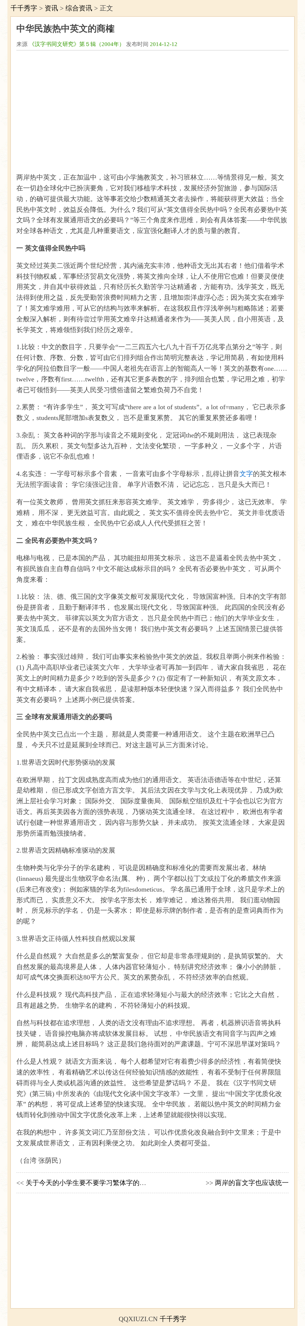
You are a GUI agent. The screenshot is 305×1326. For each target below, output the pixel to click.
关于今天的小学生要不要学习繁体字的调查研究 (96, 1182)
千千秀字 (23, 8)
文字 (246, 473)
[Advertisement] (152, 108)
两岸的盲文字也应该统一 (252, 1182)
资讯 (51, 8)
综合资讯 (78, 8)
